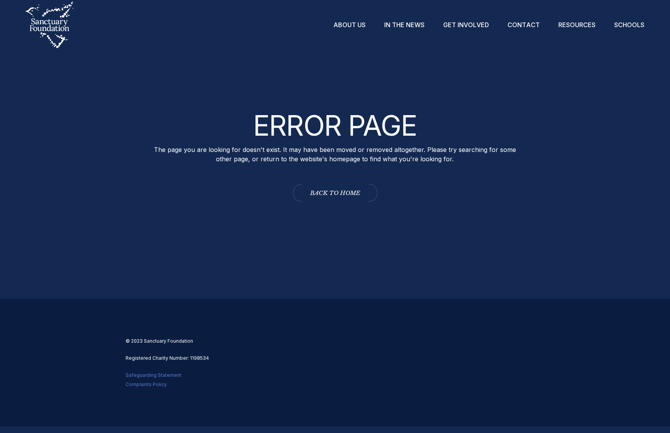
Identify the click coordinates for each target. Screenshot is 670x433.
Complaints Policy (146, 384)
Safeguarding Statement (153, 375)
